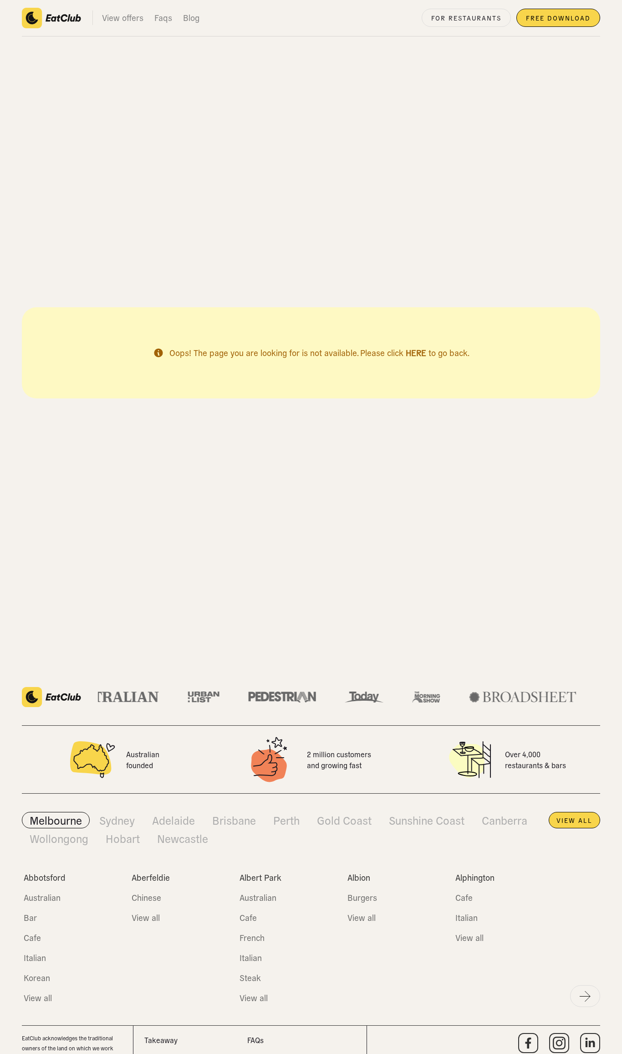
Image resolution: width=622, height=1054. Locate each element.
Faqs (163, 17)
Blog (191, 17)
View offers (122, 17)
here (416, 352)
